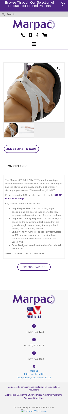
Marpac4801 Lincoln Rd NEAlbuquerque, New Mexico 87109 (34, 374)
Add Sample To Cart (21, 149)
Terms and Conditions (34, 398)
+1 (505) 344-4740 (34, 332)
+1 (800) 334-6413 (34, 345)
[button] (59, 68)
